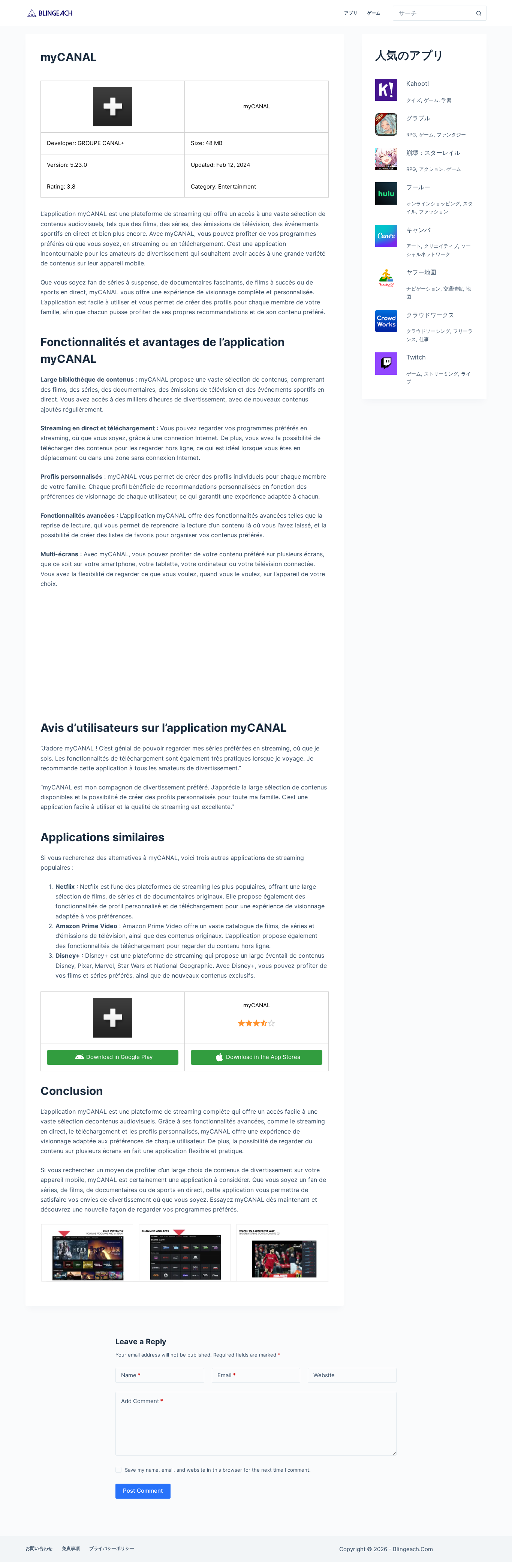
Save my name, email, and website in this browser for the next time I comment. (218, 1470)
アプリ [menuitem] (351, 13)
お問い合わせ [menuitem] (38, 1548)
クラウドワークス (430, 315)
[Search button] (479, 13)
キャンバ (418, 230)
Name (131, 1375)
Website (324, 1375)
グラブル (418, 118)
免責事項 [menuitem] (71, 1548)
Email (226, 1375)
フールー (418, 187)
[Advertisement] (184, 650)
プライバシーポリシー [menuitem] (111, 1548)
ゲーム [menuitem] (373, 13)
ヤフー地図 (421, 272)
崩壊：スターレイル (433, 152)
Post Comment (143, 1490)
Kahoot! (417, 83)
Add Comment (142, 1401)
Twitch (416, 357)
